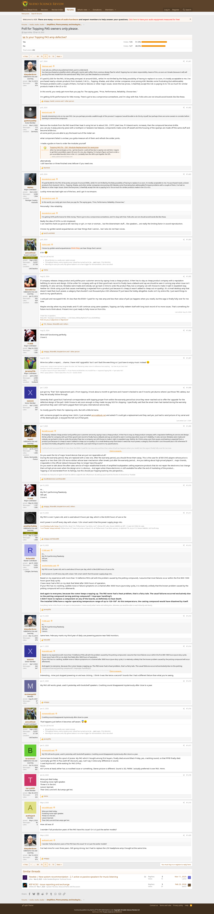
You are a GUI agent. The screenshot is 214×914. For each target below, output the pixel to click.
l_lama (184, 879)
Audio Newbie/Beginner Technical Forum (57, 879)
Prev (26, 56)
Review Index (57, 9)
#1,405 (188, 276)
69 (38, 56)
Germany (34, 132)
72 (49, 56)
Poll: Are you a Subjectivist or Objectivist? (54, 320)
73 (53, 56)
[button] (89, 10)
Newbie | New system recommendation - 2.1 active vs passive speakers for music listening (73, 876)
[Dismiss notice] (190, 19)
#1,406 (188, 330)
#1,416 (188, 709)
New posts (25, 13)
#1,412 (188, 545)
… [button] (34, 56)
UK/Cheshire (33, 269)
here (135, 19)
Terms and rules (165, 905)
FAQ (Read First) (30, 9)
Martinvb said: (47, 112)
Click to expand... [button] (116, 451)
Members (109, 9)
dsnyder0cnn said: (48, 179)
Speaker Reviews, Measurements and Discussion (63, 887)
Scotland (35, 382)
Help (186, 905)
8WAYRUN (118, 912)
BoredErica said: (48, 431)
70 (41, 56)
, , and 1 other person (59, 101)
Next (58, 56)
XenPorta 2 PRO (97, 912)
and (49, 233)
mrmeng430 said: (48, 713)
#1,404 (188, 239)
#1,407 (188, 358)
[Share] (183, 61)
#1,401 (188, 61)
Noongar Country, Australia (31, 201)
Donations (97, 9)
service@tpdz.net (98, 415)
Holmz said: (46, 244)
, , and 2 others (56, 324)
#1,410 (188, 485)
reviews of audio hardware (66, 19)
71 (45, 56)
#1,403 (188, 174)
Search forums (36, 13)
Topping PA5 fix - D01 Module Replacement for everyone (74, 147)
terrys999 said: (47, 807)
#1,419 (188, 803)
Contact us (154, 905)
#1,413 (188, 616)
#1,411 (188, 513)
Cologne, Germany (31, 571)
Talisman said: (47, 66)
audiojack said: (47, 840)
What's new (82, 9)
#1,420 (188, 835)
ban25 (184, 886)
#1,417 (188, 745)
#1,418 (188, 775)
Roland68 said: (47, 651)
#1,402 (188, 108)
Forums (70, 9)
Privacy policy (178, 905)
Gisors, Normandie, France (31, 458)
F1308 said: (46, 550)
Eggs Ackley (28, 32)
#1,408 (188, 388)
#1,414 (188, 646)
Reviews (44, 9)
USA (36, 303)
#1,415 (188, 681)
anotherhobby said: (49, 565)
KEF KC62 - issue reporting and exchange (49, 884)
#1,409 (188, 426)
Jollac (31, 879)
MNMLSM (32, 887)
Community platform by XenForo (93, 910)
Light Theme (28, 905)
